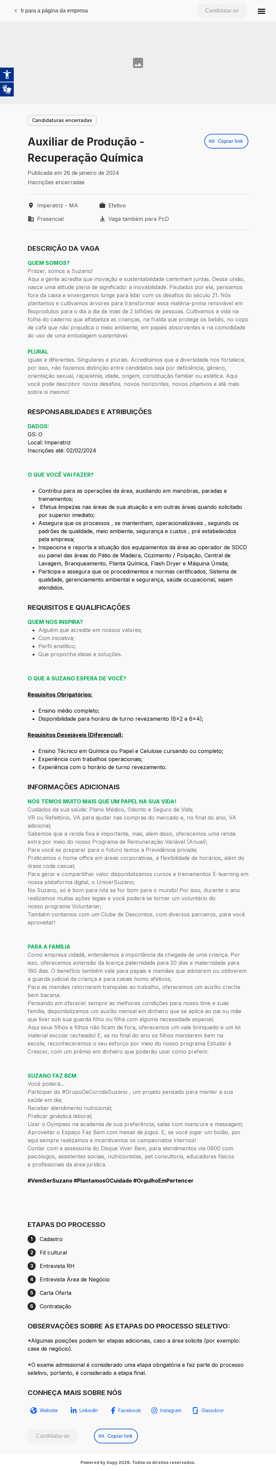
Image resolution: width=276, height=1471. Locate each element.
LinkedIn (88, 1410)
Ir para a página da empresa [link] (54, 10)
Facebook (129, 1410)
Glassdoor (212, 1410)
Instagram (170, 1410)
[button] (261, 10)
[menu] (261, 10)
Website (49, 1410)
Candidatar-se (222, 10)
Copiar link (230, 141)
